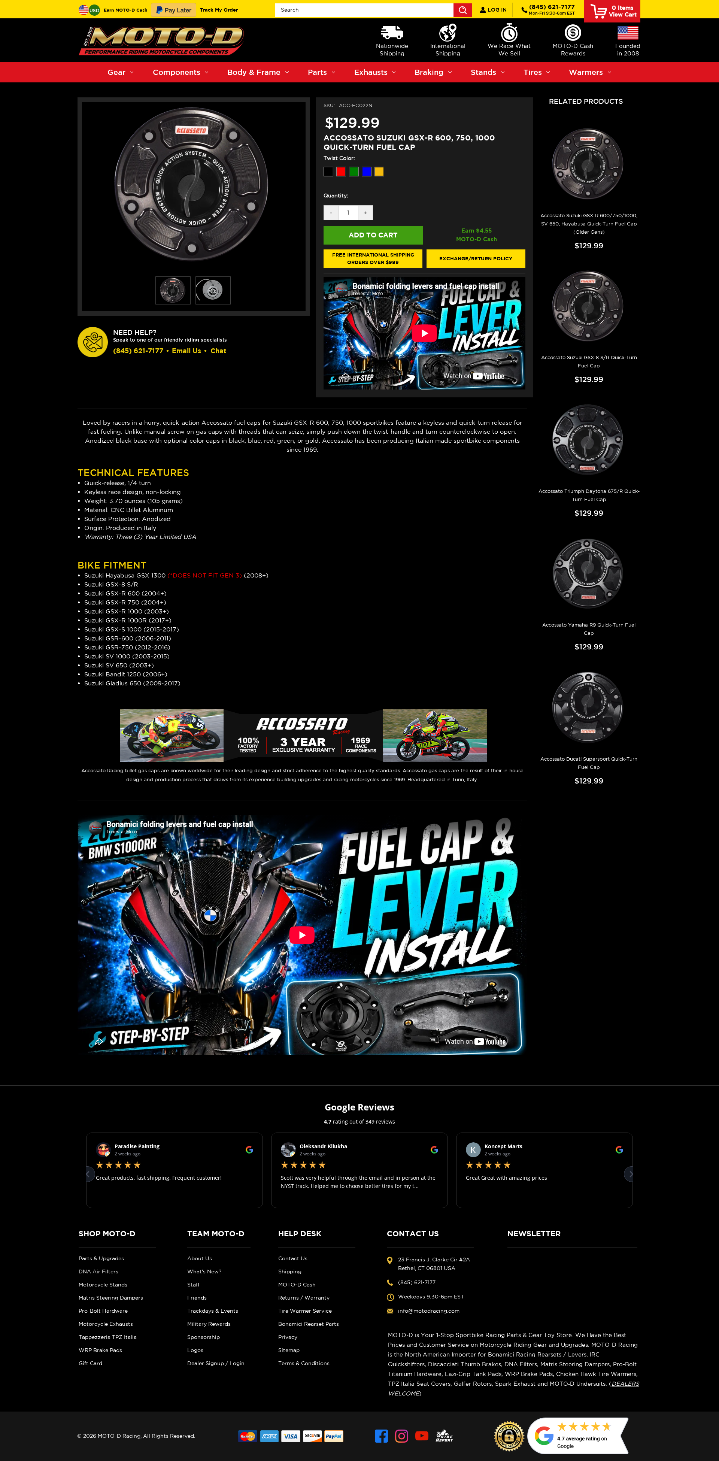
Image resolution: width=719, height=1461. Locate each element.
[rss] (444, 1436)
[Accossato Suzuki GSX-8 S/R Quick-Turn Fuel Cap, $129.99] (588, 306)
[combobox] (373, 10)
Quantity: (336, 195)
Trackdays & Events (212, 1311)
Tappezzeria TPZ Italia (108, 1337)
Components (176, 72)
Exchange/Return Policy (475, 258)
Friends (197, 1298)
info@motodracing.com (428, 1311)
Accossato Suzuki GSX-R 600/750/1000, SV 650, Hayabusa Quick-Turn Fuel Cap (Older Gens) (588, 224)
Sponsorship (203, 1337)
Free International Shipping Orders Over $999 (373, 258)
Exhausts (371, 72)
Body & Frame (253, 72)
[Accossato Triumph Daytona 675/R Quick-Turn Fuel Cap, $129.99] (588, 440)
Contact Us (292, 1258)
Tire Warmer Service (305, 1311)
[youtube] (421, 1436)
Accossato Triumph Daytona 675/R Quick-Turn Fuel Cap (589, 495)
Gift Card (90, 1363)
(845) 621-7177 (552, 9)
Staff (193, 1285)
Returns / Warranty (304, 1298)
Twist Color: (339, 158)
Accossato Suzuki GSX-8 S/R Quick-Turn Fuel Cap (589, 362)
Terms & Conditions (304, 1363)
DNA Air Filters (98, 1271)
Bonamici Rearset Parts (308, 1324)
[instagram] (401, 1436)
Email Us (186, 351)
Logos (195, 1350)
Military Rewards (209, 1324)
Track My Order (219, 10)
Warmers (586, 72)
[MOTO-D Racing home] (163, 40)
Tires (533, 72)
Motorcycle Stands (103, 1285)
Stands (483, 72)
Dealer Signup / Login (216, 1363)
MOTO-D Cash (297, 1285)
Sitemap (289, 1350)
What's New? (204, 1271)
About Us (199, 1258)
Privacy (287, 1337)
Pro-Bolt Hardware (103, 1311)
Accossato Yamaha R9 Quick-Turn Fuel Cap (588, 629)
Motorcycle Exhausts (106, 1324)
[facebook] (381, 1436)
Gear (116, 72)
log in (496, 10)
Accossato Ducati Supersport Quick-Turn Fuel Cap (588, 763)
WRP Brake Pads (100, 1350)
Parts (317, 72)
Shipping (289, 1271)
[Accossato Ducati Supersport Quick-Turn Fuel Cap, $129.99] (588, 707)
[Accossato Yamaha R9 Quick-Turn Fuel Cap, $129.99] (588, 574)
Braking (429, 72)
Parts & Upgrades (101, 1258)
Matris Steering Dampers (111, 1298)
